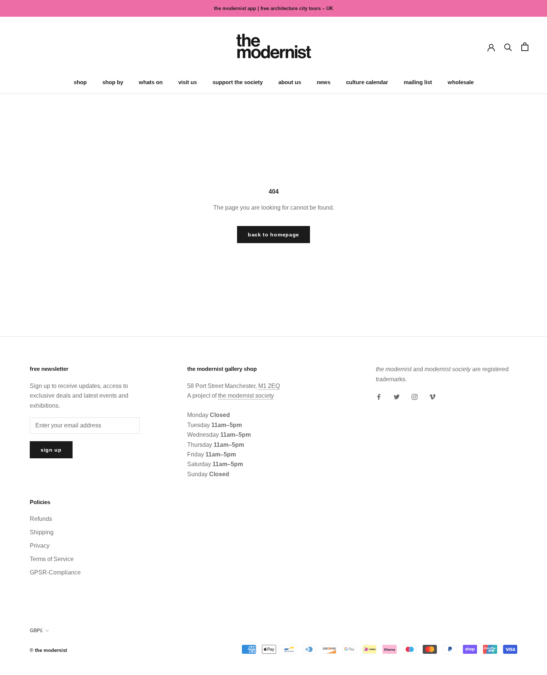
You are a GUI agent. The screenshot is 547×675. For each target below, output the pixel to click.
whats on (151, 82)
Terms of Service (52, 559)
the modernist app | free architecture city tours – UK (273, 8)
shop (80, 82)
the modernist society (246, 395)
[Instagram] (415, 396)
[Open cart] (524, 46)
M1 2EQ (269, 386)
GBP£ (36, 630)
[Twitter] (397, 396)
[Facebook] (379, 396)
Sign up (51, 450)
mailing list (418, 82)
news (323, 82)
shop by (112, 82)
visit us (187, 82)
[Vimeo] (432, 396)
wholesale (461, 82)
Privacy (39, 545)
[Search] (508, 47)
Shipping (42, 532)
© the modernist (48, 650)
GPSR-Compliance (55, 572)
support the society (237, 82)
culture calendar (367, 82)
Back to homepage (273, 235)
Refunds (41, 519)
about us (289, 82)
